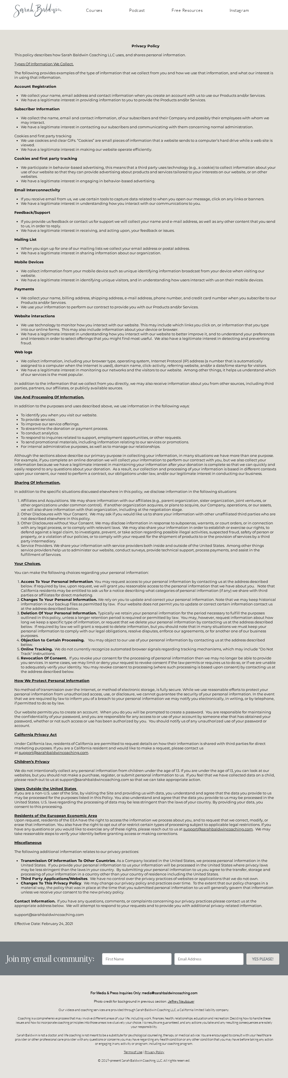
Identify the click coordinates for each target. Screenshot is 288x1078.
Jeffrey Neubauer (181, 1001)
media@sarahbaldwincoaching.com (169, 993)
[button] (94, 10)
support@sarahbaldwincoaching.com (53, 752)
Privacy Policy (154, 1052)
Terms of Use (133, 1052)
